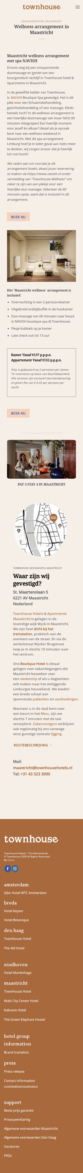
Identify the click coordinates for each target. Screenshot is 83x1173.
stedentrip (28, 678)
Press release (14, 1071)
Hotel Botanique (16, 920)
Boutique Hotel (32, 663)
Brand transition (16, 1052)
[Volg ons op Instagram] (15, 869)
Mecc (45, 713)
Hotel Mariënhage (17, 972)
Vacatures (11, 1146)
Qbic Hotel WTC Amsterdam (25, 893)
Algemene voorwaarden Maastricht (31, 1128)
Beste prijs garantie (18, 1110)
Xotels (11, 860)
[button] (77, 7)
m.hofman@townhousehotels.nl (21, 1086)
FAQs (8, 1155)
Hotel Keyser (13, 911)
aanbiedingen (66, 699)
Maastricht (54, 21)
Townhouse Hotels (28, 613)
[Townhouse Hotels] (41, 7)
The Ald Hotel (14, 948)
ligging (55, 734)
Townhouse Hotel (17, 938)
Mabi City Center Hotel (21, 1001)
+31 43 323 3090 (35, 774)
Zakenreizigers (45, 723)
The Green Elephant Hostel (24, 1019)
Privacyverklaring (17, 1119)
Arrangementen (32, 21)
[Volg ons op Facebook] (7, 869)
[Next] (74, 466)
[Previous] (8, 466)
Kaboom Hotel (15, 1010)
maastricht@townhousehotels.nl (42, 767)
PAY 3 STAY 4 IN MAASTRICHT (41, 484)
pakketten (41, 699)
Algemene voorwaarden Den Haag (30, 1137)
